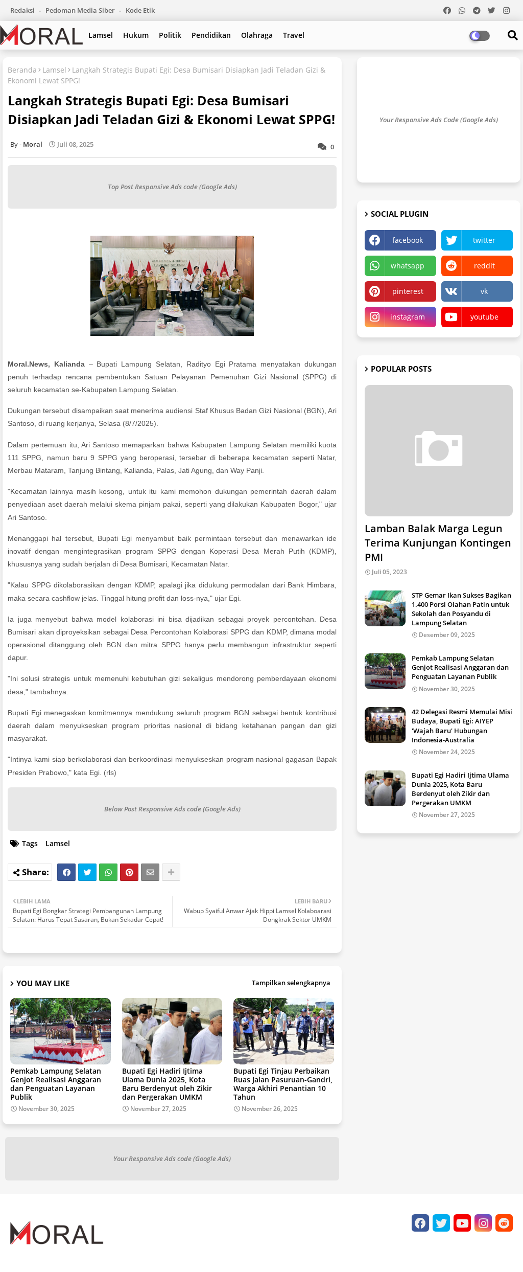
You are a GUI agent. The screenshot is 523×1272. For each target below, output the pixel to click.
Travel (293, 35)
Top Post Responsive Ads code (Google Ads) (172, 186)
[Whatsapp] (108, 872)
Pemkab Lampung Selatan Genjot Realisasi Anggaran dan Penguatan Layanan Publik (55, 1083)
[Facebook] (66, 872)
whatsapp (407, 265)
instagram (407, 317)
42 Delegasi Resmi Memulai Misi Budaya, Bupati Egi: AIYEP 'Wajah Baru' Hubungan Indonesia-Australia (462, 725)
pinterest (407, 291)
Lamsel (100, 35)
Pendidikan (211, 35)
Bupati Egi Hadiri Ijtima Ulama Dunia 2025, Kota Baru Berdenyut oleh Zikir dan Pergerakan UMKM (167, 1083)
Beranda (22, 70)
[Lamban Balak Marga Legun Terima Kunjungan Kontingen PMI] (439, 450)
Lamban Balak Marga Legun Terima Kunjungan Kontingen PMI (438, 542)
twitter (484, 240)
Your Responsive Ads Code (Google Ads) (438, 119)
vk (484, 291)
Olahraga (257, 35)
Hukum (136, 35)
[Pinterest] (129, 872)
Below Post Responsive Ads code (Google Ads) (172, 808)
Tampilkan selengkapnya (291, 982)
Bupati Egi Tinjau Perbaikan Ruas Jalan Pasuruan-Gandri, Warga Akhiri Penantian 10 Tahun (282, 1083)
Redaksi (23, 10)
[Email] (150, 872)
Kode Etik (140, 10)
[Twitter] (87, 872)
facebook (407, 240)
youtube (484, 317)
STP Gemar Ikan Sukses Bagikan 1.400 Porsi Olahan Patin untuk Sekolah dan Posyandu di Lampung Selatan (461, 609)
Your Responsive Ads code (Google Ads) (172, 1158)
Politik (170, 35)
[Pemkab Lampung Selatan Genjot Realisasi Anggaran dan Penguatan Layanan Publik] (385, 671)
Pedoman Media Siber (80, 10)
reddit (484, 265)
